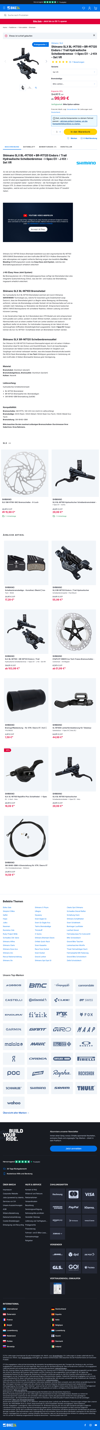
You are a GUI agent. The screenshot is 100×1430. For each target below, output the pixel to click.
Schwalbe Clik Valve (11, 938)
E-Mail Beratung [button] (90, 138)
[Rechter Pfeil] (46, 631)
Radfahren (12, 27)
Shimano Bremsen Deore (44, 938)
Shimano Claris (9, 945)
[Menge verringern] (54, 132)
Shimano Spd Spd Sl (43, 960)
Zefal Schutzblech (74, 960)
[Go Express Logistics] (73, 1268)
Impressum (7, 1190)
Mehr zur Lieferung (20, 1390)
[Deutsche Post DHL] (57, 1254)
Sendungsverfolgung (33, 1209)
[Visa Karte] (89, 1194)
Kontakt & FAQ (31, 1190)
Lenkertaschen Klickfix (76, 945)
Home (5, 27)
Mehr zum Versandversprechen (23, 1400)
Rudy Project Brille (10, 934)
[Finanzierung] (89, 1221)
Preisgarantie (30, 1225)
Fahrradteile (23, 27)
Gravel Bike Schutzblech (76, 957)
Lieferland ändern (61, 1368)
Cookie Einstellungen (11, 1221)
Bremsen (32, 27)
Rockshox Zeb (8, 930)
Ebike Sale (7, 907)
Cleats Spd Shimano (75, 907)
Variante (54, 67)
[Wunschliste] (83, 8)
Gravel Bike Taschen (75, 941)
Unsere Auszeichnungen (12, 1205)
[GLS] (57, 1268)
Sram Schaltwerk (73, 922)
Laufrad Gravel (73, 930)
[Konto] (89, 8)
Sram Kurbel (40, 953)
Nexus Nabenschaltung (12, 957)
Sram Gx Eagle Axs (42, 922)
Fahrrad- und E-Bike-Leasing (36, 1233)
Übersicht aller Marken (15, 1112)
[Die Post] (89, 1254)
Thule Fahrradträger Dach (77, 949)
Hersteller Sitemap (32, 1217)
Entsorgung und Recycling (13, 1225)
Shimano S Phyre (41, 907)
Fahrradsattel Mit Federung (78, 953)
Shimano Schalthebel (75, 919)
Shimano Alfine (9, 941)
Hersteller (66, 147)
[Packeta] (89, 1268)
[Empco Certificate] (57, 1288)
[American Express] (57, 1208)
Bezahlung (29, 1205)
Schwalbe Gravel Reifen (76, 911)
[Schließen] (94, 35)
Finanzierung (30, 1229)
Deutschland (55, 112)
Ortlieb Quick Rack (42, 941)
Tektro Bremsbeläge (43, 926)
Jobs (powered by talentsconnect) (14, 1197)
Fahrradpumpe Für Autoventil (78, 934)
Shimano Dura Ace (10, 949)
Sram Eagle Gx (41, 919)
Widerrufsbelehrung (11, 1213)
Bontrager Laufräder (75, 926)
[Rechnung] (57, 1194)
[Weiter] (46, 61)
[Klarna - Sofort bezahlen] (89, 1208)
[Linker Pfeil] (6, 631)
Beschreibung (12, 147)
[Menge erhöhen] (60, 132)
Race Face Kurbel (42, 949)
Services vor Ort (9, 1201)
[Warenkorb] (95, 8)
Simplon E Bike (9, 911)
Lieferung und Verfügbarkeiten (36, 1221)
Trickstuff (38, 930)
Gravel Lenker (40, 957)
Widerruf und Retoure (33, 1193)
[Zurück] (5, 61)
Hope (5, 919)
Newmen (6, 926)
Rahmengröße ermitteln (34, 1213)
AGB (4, 1209)
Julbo (5, 922)
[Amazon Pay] (57, 1221)
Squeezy (38, 915)
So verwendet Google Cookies (40, 223)
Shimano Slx (8, 960)
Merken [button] (74, 138)
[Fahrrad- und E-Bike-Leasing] (57, 1234)
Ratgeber (29, 1240)
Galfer (5, 915)
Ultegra (38, 911)
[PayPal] (73, 1208)
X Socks (38, 934)
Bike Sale (37, 21)
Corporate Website (10, 1193)
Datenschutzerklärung (12, 1217)
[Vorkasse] (73, 1221)
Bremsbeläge (56, 78)
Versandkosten (31, 1201)
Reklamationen (31, 1197)
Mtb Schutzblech (74, 938)
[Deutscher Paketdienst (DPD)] (73, 1254)
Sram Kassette (40, 945)
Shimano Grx (8, 953)
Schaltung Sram (73, 915)
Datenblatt (29, 147)
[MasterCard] (73, 1194)
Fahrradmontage (32, 1236)
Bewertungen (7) (48, 147)
